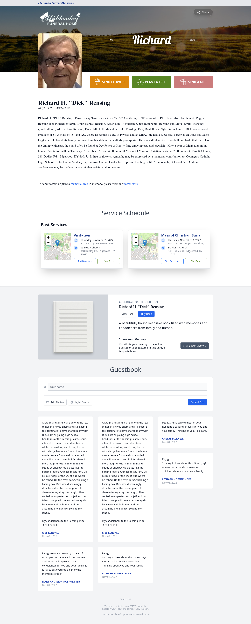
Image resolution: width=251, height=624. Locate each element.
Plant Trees (108, 261)
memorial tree (79, 184)
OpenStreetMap (129, 614)
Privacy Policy (115, 608)
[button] (57, 243)
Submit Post (197, 402)
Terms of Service (135, 608)
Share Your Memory (194, 345)
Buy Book (146, 313)
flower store (130, 184)
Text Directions (85, 261)
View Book (127, 313)
